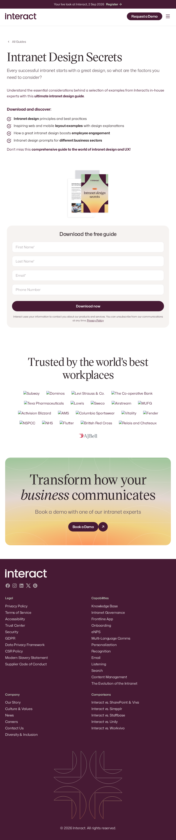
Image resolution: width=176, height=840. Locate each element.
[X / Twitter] (28, 586)
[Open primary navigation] (168, 16)
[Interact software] (88, 573)
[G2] (35, 586)
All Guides (19, 42)
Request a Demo (144, 16)
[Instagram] (14, 586)
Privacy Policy (95, 320)
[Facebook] (7, 586)
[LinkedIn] (21, 586)
